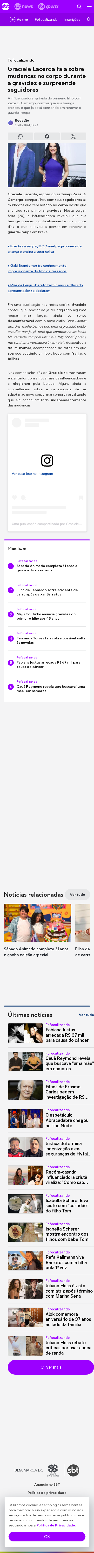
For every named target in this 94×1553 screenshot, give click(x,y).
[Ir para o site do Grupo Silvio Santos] (39, 1470)
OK (47, 1536)
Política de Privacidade (55, 1525)
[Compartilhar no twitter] (73, 136)
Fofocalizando (21, 60)
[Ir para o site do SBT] (73, 1470)
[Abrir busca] (79, 6)
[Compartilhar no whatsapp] (20, 136)
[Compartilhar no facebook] (47, 136)
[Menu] (89, 6)
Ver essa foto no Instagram (32, 474)
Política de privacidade (47, 1492)
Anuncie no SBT (47, 1484)
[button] (37, 935)
